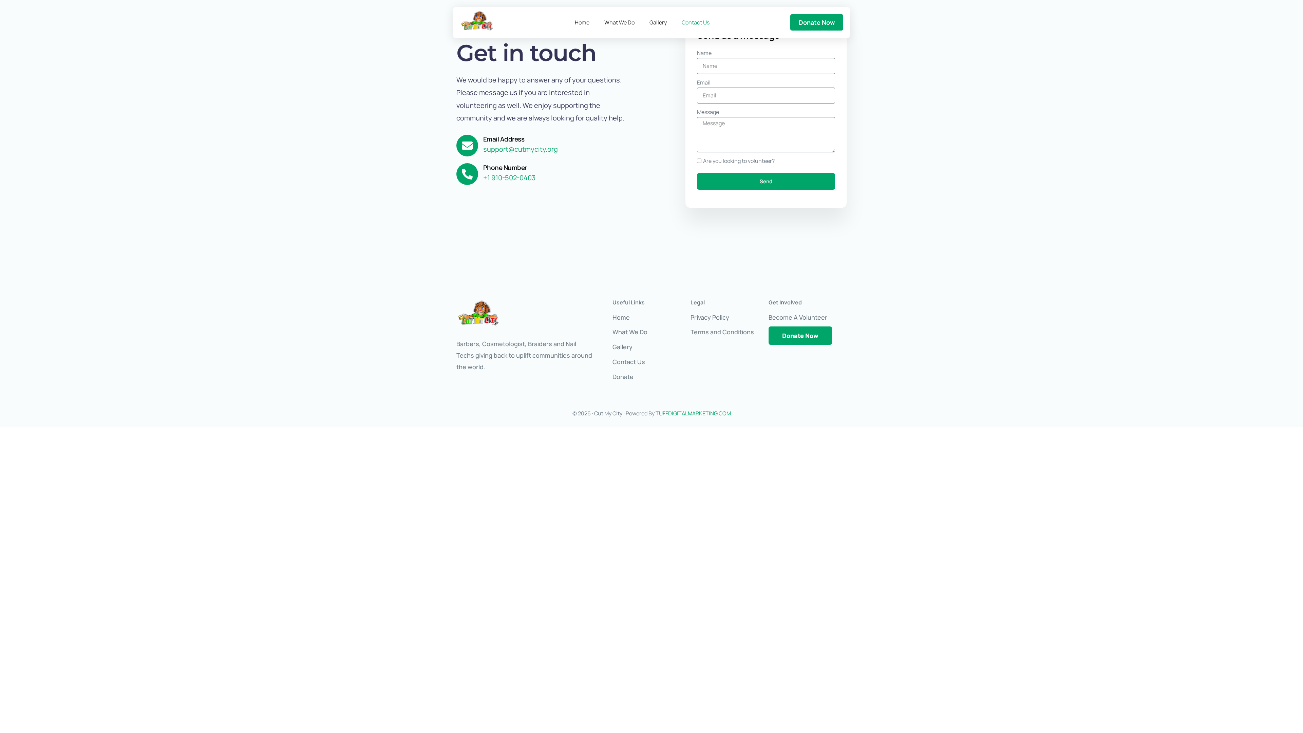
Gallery (658, 22)
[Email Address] (467, 145)
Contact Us (696, 22)
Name (704, 53)
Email (704, 82)
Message (708, 112)
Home (582, 22)
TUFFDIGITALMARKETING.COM (693, 413)
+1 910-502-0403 (509, 177)
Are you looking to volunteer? (739, 161)
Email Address (503, 139)
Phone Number (505, 167)
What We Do (619, 22)
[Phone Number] (467, 174)
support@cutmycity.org (520, 149)
